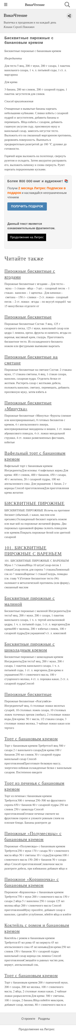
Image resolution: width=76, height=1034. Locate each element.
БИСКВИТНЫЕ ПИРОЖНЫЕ (34, 503)
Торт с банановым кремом (31, 739)
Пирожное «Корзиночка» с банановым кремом (31, 882)
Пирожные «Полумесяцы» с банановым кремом (33, 836)
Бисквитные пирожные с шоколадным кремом (29, 647)
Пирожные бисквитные (28, 317)
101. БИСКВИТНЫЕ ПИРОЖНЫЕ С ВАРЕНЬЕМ (33, 550)
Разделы (44, 1018)
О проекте (28, 1018)
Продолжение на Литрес (27, 237)
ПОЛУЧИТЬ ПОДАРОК (27, 206)
